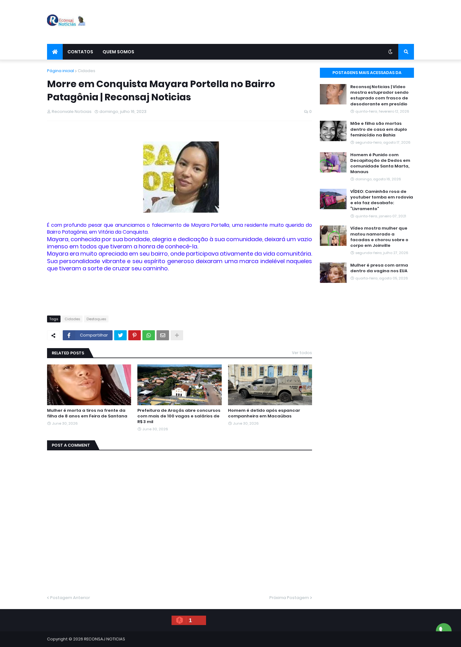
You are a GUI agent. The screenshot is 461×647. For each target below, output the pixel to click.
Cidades (86, 71)
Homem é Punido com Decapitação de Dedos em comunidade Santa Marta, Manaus (380, 163)
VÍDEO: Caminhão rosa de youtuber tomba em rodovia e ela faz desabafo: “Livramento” (381, 200)
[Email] (162, 335)
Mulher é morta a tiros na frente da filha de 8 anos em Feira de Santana (87, 413)
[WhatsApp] (148, 335)
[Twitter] (120, 335)
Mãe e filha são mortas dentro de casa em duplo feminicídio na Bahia (378, 129)
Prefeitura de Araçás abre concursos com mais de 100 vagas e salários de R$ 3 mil (178, 416)
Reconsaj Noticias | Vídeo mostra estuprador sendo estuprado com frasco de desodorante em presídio (379, 95)
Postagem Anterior (70, 598)
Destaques (96, 318)
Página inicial (60, 71)
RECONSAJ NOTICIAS (104, 639)
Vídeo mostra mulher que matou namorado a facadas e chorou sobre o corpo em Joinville (379, 236)
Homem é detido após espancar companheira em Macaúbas (264, 413)
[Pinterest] (134, 335)
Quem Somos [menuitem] (118, 52)
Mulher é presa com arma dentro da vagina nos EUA (379, 268)
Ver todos (302, 352)
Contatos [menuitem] (80, 52)
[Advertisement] (300, 22)
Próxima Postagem (289, 598)
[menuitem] (55, 52)
